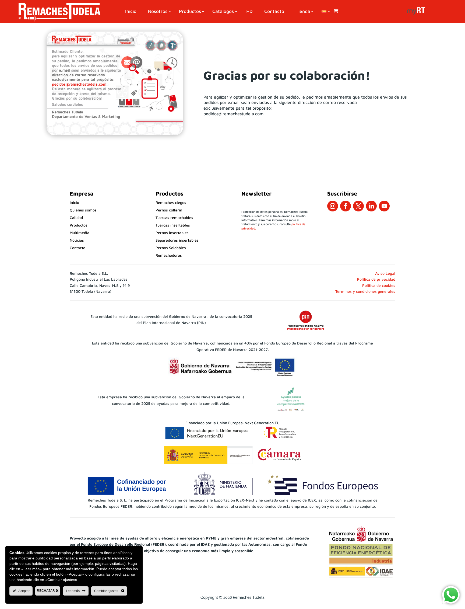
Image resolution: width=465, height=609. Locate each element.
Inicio (130, 11)
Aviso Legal (385, 273)
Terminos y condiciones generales (365, 291)
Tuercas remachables (174, 217)
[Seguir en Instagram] (332, 206)
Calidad (76, 217)
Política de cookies (378, 285)
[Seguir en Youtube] (384, 206)
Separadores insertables (177, 240)
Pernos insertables (172, 232)
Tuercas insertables (173, 225)
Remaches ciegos (171, 202)
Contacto (274, 11)
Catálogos (223, 11)
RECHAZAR (46, 591)
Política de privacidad (376, 279)
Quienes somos (83, 210)
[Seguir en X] (358, 206)
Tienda (303, 11)
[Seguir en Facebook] (345, 206)
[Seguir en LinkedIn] (371, 206)
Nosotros (157, 11)
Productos (190, 11)
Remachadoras (169, 255)
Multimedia (79, 232)
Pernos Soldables (171, 247)
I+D (249, 11)
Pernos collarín (169, 210)
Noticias (77, 240)
